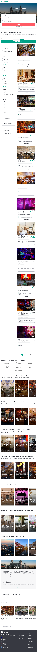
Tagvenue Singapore (4, 644)
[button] (33, 1)
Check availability (26, 66)
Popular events (30, 647)
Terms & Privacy (30, 641)
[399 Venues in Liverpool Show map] (18, 38)
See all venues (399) (18, 41)
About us (29, 635)
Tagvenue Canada (4, 640)
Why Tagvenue (12, 635)
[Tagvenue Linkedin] (8, 634)
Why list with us (21, 635)
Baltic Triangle (4, 596)
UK (1, 28)
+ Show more (4, 53)
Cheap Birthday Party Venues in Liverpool (20, 616)
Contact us (30, 638)
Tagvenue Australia (4, 637)
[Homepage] (4, 1)
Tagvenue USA (5, 647)
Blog (29, 644)
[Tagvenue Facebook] (3, 634)
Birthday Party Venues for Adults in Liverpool (7, 616)
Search (18, 24)
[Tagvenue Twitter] (1, 634)
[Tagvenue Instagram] (6, 634)
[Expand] (35, 1)
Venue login (21, 638)
